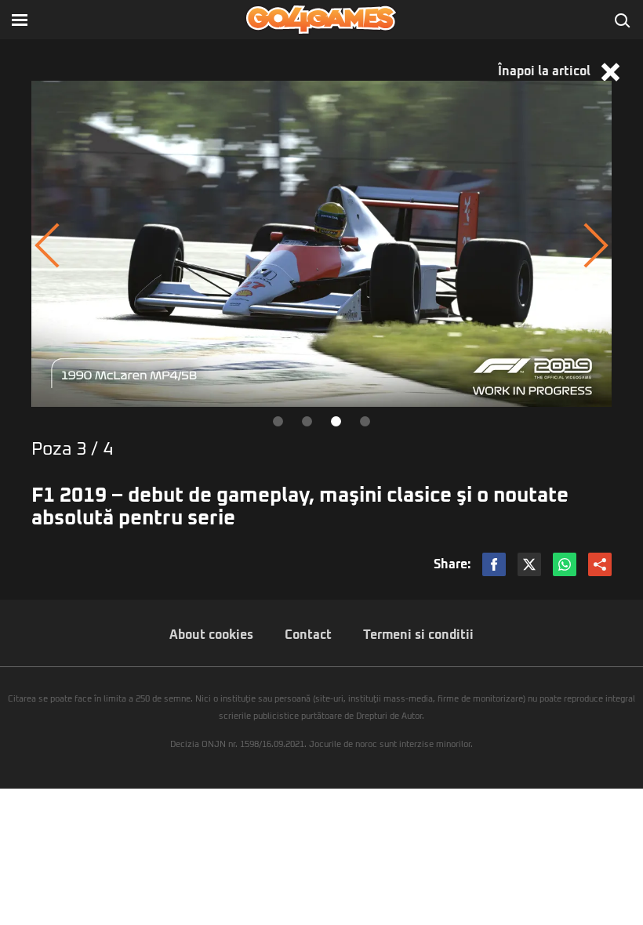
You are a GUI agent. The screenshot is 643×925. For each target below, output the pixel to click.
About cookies (211, 635)
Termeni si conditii (418, 635)
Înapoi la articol (546, 71)
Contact (308, 635)
